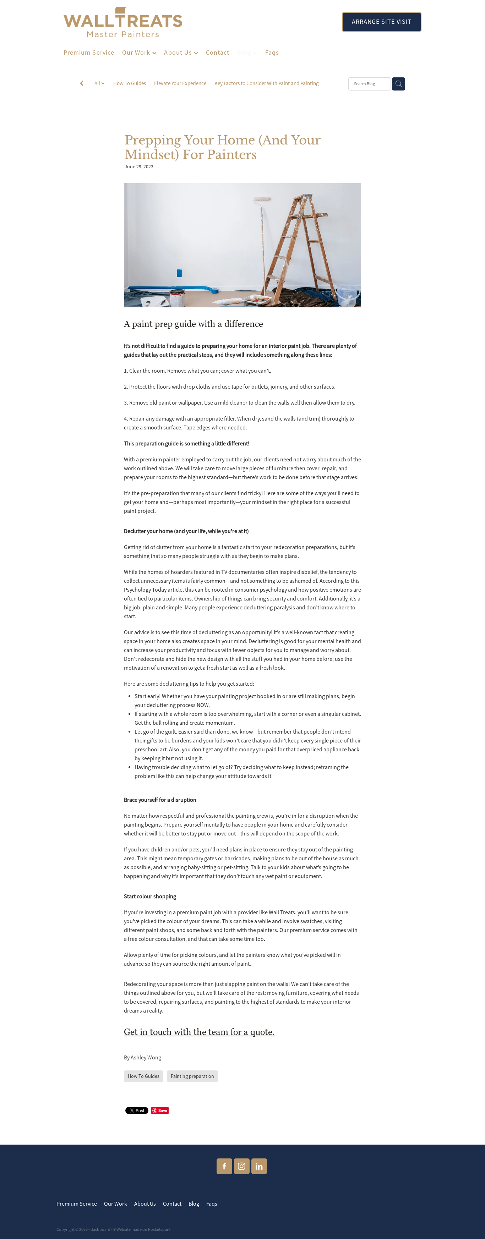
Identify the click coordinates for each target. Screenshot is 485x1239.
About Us (179, 52)
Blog (245, 52)
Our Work (137, 52)
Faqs (272, 52)
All (97, 83)
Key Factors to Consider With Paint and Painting (266, 83)
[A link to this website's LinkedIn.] (259, 1166)
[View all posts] (81, 84)
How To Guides (129, 83)
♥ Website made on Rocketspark (141, 1229)
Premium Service (89, 52)
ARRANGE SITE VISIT (382, 22)
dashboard (100, 1229)
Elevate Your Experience (180, 83)
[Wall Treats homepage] (196, 22)
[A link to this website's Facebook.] (224, 1166)
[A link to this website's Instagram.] (242, 1166)
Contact (218, 52)
